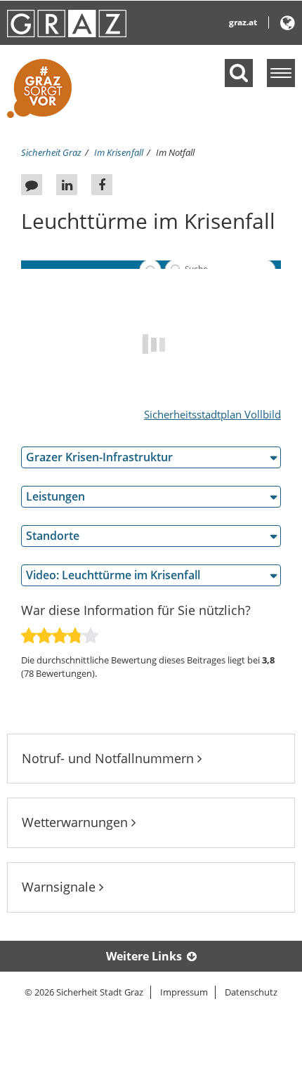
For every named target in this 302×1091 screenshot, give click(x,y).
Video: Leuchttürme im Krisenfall (113, 575)
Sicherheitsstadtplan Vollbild (212, 414)
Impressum (184, 992)
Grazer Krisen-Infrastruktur (99, 457)
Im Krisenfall (118, 152)
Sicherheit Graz (51, 152)
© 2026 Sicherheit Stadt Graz (84, 992)
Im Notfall (175, 152)
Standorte (52, 535)
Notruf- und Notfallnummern (109, 758)
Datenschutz (251, 992)
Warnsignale (60, 886)
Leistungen (55, 496)
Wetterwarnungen (76, 822)
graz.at (243, 22)
